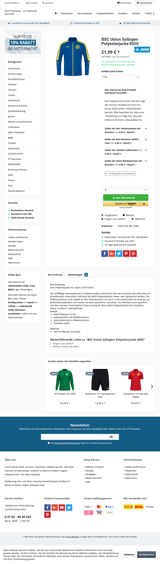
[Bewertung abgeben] (117, 48)
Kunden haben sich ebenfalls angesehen (69, 361)
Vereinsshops (15, 73)
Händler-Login (15, 241)
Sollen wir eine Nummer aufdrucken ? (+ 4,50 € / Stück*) (122, 141)
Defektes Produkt (94, 466)
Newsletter (131, 470)
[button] (125, 205)
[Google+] (112, 253)
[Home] (55, 13)
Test (10, 185)
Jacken (11, 116)
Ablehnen (129, 554)
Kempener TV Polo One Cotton (136, 395)
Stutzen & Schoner (17, 105)
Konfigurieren (146, 554)
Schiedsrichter (15, 153)
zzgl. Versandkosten (121, 56)
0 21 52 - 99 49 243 (18, 517)
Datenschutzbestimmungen (67, 443)
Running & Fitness (17, 169)
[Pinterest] (126, 253)
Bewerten (140, 218)
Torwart (12, 143)
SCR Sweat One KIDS (64, 393)
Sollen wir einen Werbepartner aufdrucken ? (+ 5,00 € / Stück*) (123, 162)
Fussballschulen (16, 79)
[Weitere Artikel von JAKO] (142, 49)
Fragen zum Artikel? (114, 218)
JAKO (10, 174)
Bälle (10, 137)
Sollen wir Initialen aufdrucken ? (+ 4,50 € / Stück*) (123, 152)
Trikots (11, 95)
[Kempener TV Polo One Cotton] (135, 380)
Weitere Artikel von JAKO (65, 346)
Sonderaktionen (16, 190)
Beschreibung (55, 274)
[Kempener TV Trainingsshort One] (100, 380)
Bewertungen (77, 274)
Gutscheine (14, 68)
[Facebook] (104, 253)
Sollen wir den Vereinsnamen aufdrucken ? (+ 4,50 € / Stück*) (123, 130)
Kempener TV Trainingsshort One (100, 395)
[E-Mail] (133, 253)
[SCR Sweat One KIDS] (64, 380)
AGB (10, 258)
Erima (11, 180)
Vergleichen (110, 215)
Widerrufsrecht (16, 249)
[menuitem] (144, 3)
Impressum (14, 262)
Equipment (14, 148)
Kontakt (12, 245)
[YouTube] (62, 507)
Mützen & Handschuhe (20, 121)
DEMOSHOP (14, 164)
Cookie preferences (18, 237)
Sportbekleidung (16, 111)
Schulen (12, 89)
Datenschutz (14, 254)
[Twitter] (119, 253)
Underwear (14, 127)
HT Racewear (15, 158)
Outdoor (12, 84)
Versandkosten (72, 536)
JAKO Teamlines (16, 132)
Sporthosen (14, 100)
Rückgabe (90, 474)
